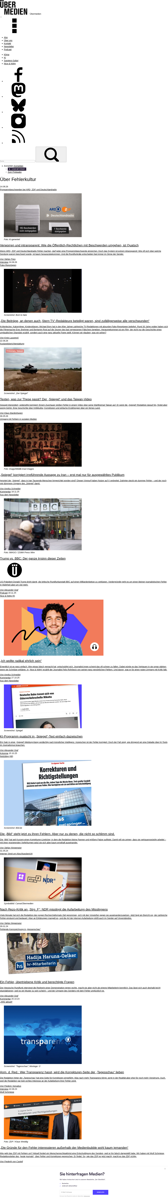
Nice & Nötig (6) (7, 596)
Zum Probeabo (15, 172)
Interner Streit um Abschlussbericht (16, 853)
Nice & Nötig (10, 63)
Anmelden (18, 166)
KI (5, 57)
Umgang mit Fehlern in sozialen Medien (18, 419)
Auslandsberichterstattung (12, 343)
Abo (6, 37)
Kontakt (7, 43)
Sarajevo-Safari (11, 60)
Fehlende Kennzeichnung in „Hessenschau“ (20, 929)
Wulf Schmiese (7, 1092)
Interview (4, 262)
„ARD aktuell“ (6, 1002)
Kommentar (5, 491)
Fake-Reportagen (8, 265)
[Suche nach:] (18, 161)
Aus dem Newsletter (9, 494)
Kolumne (4, 753)
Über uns (8, 40)
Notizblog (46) (6, 756)
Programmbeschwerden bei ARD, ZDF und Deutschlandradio (28, 189)
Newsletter (9, 46)
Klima (6, 54)
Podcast (7, 49)
